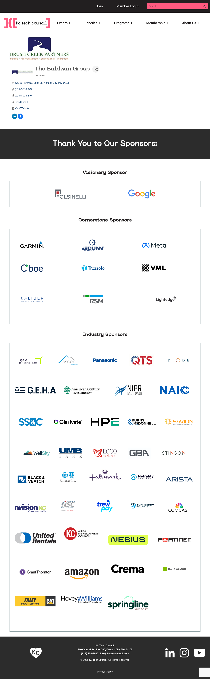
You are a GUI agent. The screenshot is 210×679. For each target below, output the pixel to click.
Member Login (127, 6)
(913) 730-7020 (89, 653)
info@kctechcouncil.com (114, 653)
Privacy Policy (105, 671)
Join (99, 6)
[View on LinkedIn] (14, 118)
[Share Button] (95, 69)
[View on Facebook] (20, 118)
